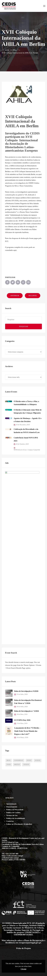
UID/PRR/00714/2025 (23, 934)
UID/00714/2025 (32, 932)
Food (9, 764)
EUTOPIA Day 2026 (22, 720)
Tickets (26, 764)
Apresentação (11, 804)
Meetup (17, 764)
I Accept (23, 969)
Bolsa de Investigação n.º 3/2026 (26, 711)
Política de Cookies (13, 812)
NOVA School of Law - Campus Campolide (27, 450)
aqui (14, 250)
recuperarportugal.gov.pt (30, 943)
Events (37, 760)
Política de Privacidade (14, 810)
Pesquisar (23, 326)
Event (29, 760)
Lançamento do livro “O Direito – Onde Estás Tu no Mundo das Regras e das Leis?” (27, 731)
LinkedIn (28, 824)
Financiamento (11, 807)
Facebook (18, 824)
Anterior (14, 295)
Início (7, 50)
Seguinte (32, 295)
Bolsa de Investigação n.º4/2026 (26, 691)
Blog (15, 50)
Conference (18, 760)
